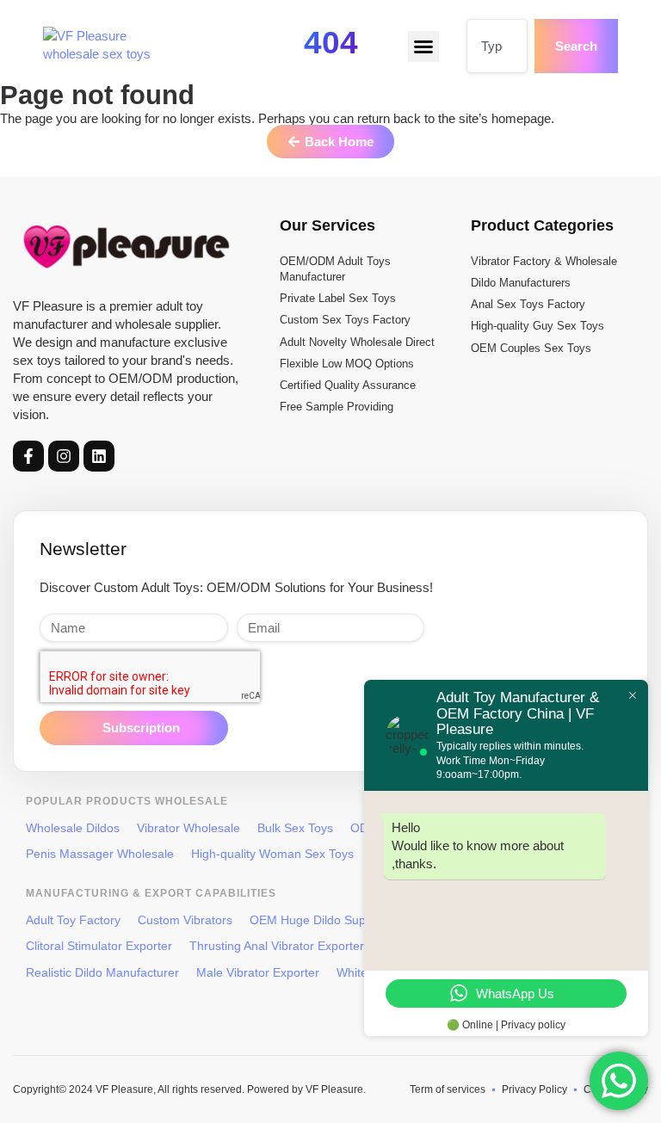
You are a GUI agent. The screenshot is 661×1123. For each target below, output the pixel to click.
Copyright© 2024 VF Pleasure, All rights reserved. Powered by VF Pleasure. (189, 1089)
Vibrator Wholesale (188, 828)
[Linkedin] (98, 456)
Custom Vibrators (185, 920)
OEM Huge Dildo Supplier (319, 920)
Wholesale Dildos (73, 828)
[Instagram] (63, 456)
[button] (423, 46)
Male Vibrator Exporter (257, 972)
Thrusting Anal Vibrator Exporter (276, 946)
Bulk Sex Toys (295, 828)
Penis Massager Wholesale (100, 854)
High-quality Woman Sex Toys (272, 854)
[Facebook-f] (28, 456)
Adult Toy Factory (73, 920)
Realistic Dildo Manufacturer (102, 972)
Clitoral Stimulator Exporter (99, 946)
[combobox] (497, 46)
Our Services (327, 225)
